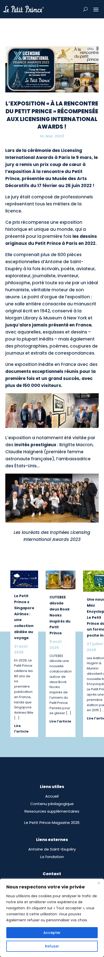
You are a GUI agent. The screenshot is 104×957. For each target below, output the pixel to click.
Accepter (52, 932)
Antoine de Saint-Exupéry (52, 849)
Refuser (52, 946)
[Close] (99, 883)
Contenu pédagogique (52, 803)
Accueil (52, 796)
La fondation (52, 856)
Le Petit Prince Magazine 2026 (52, 822)
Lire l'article (21, 728)
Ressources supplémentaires (51, 811)
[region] (52, 918)
